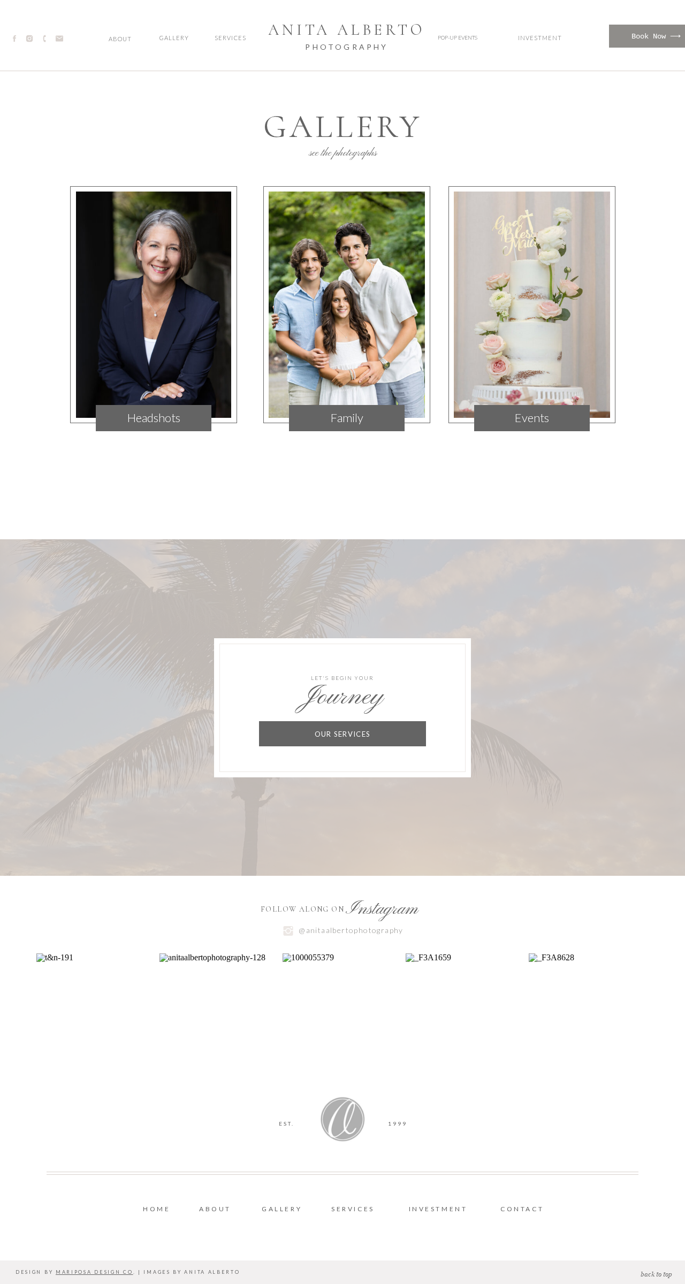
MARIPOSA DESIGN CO (94, 1272)
